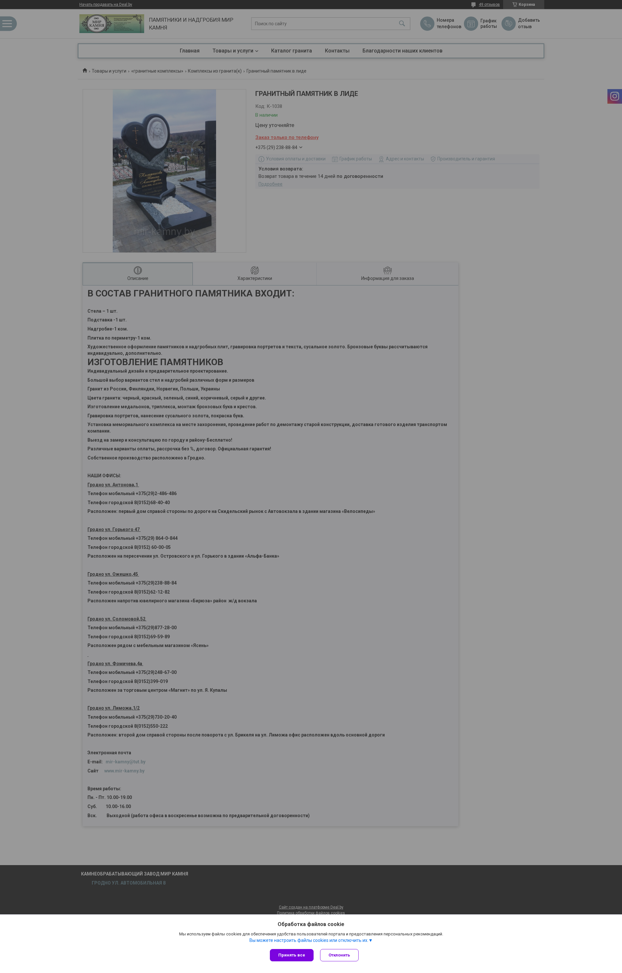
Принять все (291, 955)
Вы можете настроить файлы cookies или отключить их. (308, 940)
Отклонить (339, 955)
